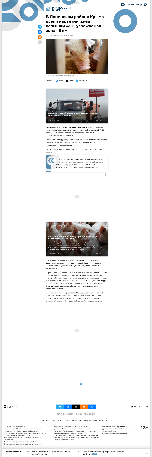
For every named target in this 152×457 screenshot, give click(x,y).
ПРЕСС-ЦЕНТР (57, 420)
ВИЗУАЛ (92, 414)
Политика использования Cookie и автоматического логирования (23, 438)
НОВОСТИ (46, 420)
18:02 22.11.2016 (50, 35)
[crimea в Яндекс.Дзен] (76, 407)
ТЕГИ (108, 420)
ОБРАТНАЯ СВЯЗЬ (90, 420)
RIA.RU (101, 420)
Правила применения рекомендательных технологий (23, 444)
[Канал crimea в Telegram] (60, 407)
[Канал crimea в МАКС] (92, 407)
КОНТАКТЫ (76, 420)
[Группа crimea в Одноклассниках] (84, 407)
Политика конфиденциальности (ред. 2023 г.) (20, 442)
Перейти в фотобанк (69, 75)
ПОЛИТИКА (61, 414)
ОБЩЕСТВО (70, 414)
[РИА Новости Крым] (58, 9)
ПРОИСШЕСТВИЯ (82, 414)
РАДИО (67, 420)
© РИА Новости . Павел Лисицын (54, 75)
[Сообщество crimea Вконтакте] (68, 407)
